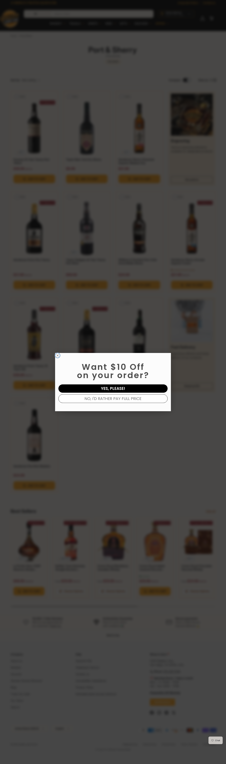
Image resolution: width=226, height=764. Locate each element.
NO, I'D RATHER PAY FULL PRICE (113, 398)
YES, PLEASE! (113, 388)
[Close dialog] (57, 355)
